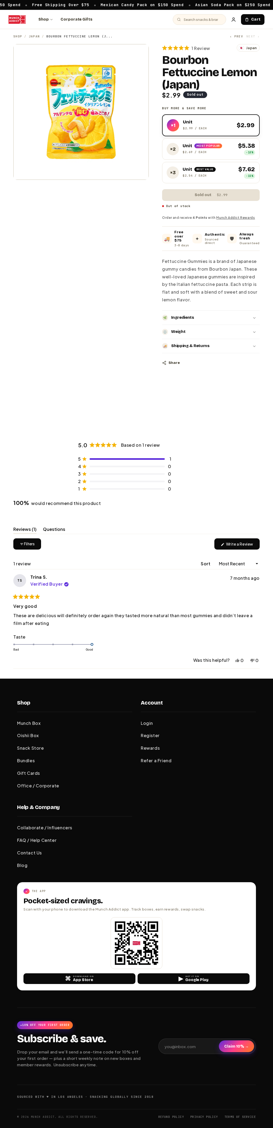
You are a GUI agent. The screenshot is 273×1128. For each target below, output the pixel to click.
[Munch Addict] (17, 19)
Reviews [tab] (25, 530)
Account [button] (152, 702)
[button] (186, 48)
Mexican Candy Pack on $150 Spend (94, 4)
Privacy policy (204, 1117)
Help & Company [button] (38, 807)
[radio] (211, 125)
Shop (43, 19)
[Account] (233, 19)
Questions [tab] (54, 530)
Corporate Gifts (77, 19)
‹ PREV (236, 36)
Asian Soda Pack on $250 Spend (185, 4)
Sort (206, 563)
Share (174, 363)
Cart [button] (256, 19)
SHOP (17, 36)
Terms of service (240, 1117)
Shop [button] (23, 702)
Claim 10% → (236, 1046)
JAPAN (34, 36)
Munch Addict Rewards (235, 218)
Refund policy (171, 1117)
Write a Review (242, 545)
